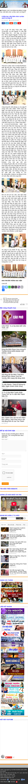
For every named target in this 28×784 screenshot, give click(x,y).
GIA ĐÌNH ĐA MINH (16, 10)
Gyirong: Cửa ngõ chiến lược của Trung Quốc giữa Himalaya (17, 543)
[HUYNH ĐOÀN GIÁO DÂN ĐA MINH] (14, 4)
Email (4, 459)
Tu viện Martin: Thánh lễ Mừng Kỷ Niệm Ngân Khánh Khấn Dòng (13, 385)
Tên (3, 453)
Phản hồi (18, 525)
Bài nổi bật (11, 525)
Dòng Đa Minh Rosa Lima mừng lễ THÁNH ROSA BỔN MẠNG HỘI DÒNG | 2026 (14, 351)
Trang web (5, 464)
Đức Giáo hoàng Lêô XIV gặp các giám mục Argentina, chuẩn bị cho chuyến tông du (17, 550)
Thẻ (24, 525)
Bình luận (5, 439)
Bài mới (3, 525)
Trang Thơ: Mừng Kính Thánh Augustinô (18, 564)
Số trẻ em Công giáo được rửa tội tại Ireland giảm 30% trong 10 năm (17, 536)
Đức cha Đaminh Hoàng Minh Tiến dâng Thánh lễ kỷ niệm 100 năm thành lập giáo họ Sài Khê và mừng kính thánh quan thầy (11, 300)
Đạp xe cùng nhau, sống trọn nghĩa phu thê (17, 556)
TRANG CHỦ (5, 10)
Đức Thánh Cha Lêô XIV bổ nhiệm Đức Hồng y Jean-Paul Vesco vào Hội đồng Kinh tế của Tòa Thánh (14, 419)
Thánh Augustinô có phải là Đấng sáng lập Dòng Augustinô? (17, 529)
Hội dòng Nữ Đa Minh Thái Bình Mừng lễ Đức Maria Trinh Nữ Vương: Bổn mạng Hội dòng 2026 (13, 376)
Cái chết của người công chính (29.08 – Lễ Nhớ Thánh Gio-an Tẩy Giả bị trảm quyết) (18, 571)
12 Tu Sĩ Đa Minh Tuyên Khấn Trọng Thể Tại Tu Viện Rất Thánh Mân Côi (13, 394)
